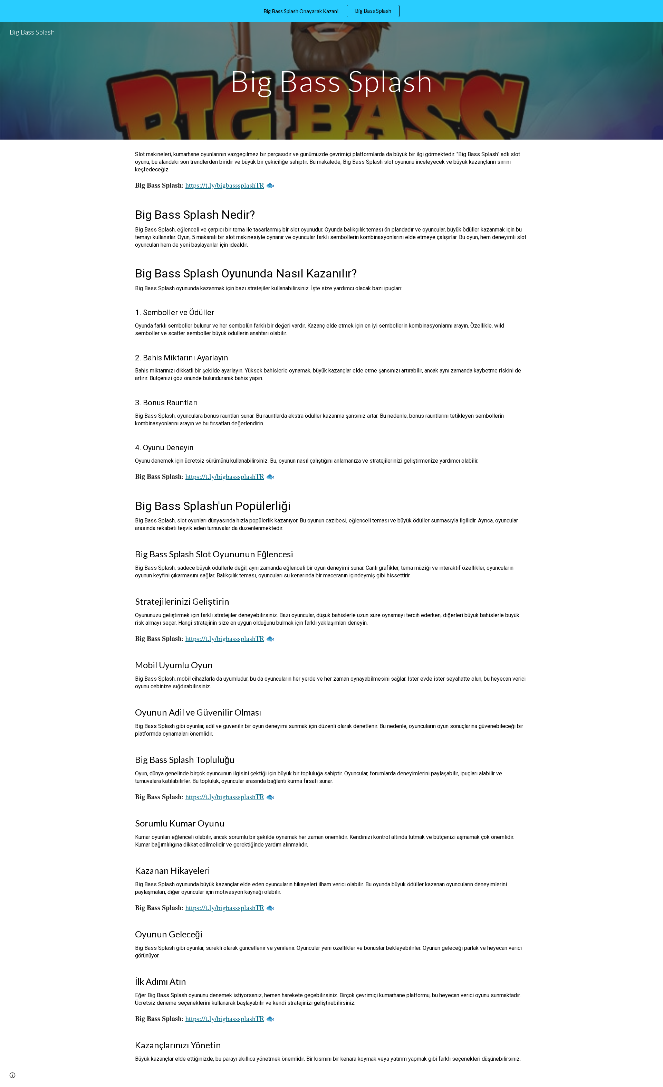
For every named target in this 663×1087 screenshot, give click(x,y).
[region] (331, 11)
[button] (12, 1075)
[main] (331, 80)
